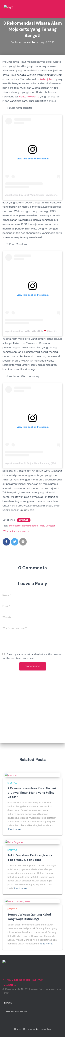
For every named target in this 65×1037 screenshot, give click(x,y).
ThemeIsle (45, 1028)
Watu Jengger (47, 525)
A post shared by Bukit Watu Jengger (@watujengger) (33, 195)
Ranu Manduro (30, 525)
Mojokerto (15, 525)
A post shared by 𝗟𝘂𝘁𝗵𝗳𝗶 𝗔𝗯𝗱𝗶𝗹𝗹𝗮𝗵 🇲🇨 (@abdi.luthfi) (33, 331)
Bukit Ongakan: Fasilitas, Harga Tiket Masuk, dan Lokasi (30, 857)
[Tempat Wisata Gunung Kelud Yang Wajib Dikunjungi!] (18, 901)
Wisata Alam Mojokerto (16, 531)
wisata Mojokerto (28, 96)
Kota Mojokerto (46, 79)
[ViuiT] (16, 8)
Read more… (15, 829)
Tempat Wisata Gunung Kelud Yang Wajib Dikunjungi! (29, 917)
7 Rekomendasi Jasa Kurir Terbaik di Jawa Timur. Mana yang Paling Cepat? (32, 792)
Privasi (8, 1003)
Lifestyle (23, 520)
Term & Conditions (15, 1011)
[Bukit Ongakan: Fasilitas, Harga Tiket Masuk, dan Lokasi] (14, 842)
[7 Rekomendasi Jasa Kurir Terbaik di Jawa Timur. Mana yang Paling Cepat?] (11, 774)
